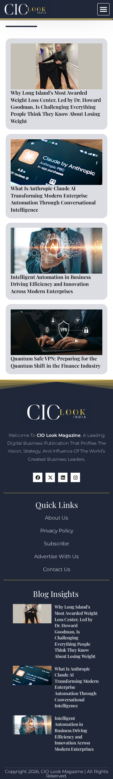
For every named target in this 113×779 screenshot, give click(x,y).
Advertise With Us (56, 556)
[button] (103, 9)
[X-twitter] (50, 477)
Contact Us (56, 569)
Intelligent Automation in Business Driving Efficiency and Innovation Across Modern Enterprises (51, 284)
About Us (56, 518)
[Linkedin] (62, 477)
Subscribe (56, 544)
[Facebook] (37, 477)
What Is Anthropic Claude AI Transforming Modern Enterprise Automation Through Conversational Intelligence (53, 199)
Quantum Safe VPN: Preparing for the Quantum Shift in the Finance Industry (55, 362)
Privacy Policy (56, 531)
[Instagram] (75, 477)
